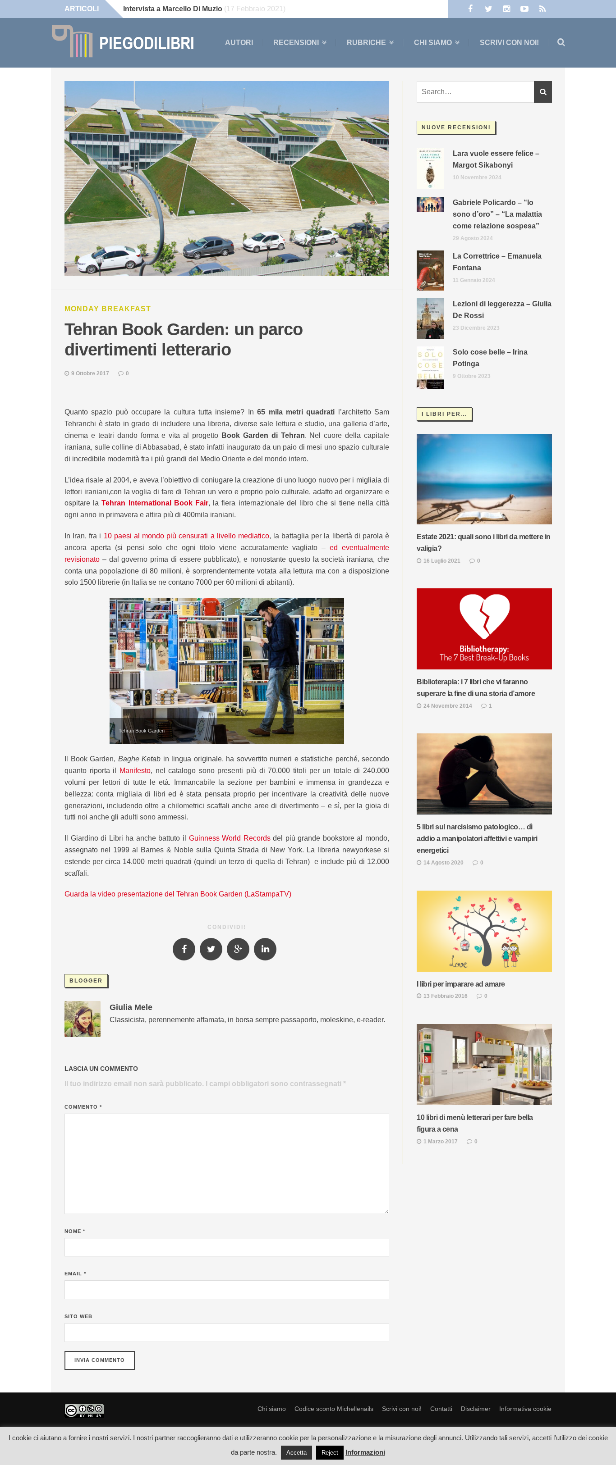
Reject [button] (330, 1452)
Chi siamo (433, 42)
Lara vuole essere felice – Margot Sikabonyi (496, 159)
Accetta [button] (296, 1452)
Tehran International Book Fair (154, 503)
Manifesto (135, 770)
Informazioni (365, 1452)
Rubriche (366, 42)
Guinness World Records (230, 838)
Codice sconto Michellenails (333, 1408)
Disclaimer (476, 1408)
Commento (83, 1107)
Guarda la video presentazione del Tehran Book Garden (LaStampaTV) (177, 894)
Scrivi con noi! (509, 42)
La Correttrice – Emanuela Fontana (497, 262)
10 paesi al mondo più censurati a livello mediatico (186, 536)
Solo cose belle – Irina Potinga (490, 358)
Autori (239, 42)
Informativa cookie (525, 1408)
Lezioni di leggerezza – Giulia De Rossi (502, 309)
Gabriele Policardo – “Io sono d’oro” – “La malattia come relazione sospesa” (497, 214)
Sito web (78, 1316)
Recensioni (296, 42)
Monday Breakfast (107, 309)
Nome (74, 1231)
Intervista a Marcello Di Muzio (172, 9)
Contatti (441, 1408)
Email (75, 1273)
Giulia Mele (131, 1007)
